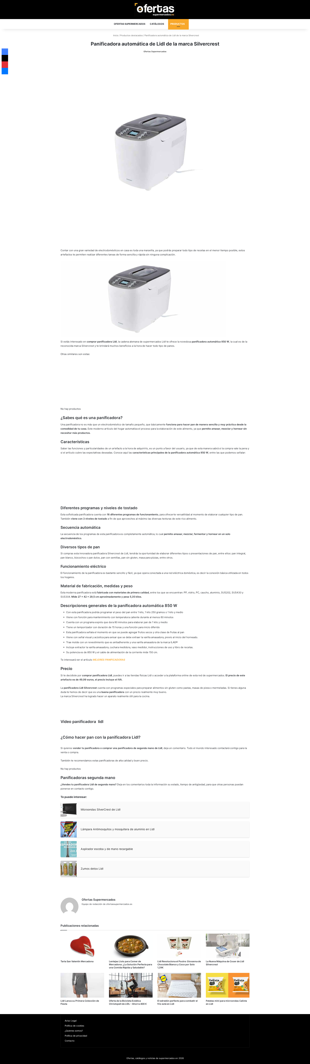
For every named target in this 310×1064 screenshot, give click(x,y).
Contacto (69, 1040)
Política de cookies (74, 1025)
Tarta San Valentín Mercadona (77, 961)
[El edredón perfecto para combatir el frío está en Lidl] (179, 985)
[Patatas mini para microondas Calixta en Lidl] (227, 985)
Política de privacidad (76, 1035)
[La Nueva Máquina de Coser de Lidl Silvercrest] (227, 946)
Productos (177, 23)
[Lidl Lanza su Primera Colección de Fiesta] (82, 985)
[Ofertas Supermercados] (155, 9)
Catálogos (157, 23)
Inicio (115, 35)
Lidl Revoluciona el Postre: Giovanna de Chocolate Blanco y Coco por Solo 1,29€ (179, 964)
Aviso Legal (71, 1020)
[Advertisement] (155, 81)
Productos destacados (131, 35)
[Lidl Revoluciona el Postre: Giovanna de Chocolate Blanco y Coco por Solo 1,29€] (179, 946)
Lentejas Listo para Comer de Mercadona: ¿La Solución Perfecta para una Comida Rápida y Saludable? (130, 964)
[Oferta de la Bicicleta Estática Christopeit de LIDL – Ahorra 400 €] (131, 985)
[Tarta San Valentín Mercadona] (82, 946)
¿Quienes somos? (74, 1030)
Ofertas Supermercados (129, 23)
